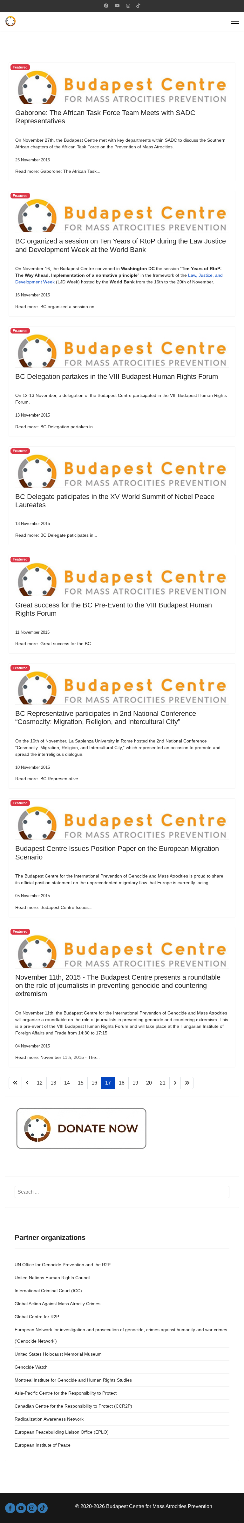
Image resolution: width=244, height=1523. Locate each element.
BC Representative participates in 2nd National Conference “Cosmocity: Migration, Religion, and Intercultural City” (105, 718)
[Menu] (235, 21)
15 (81, 1083)
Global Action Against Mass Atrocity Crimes (57, 1303)
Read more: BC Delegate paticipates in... (56, 535)
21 (163, 1083)
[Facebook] (106, 5)
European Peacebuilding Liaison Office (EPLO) (62, 1432)
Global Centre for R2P (37, 1316)
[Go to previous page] (27, 1083)
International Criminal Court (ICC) (48, 1290)
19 (135, 1083)
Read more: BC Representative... (48, 778)
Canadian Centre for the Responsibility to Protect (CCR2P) (73, 1406)
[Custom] (138, 5)
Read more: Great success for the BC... (55, 643)
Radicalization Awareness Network (49, 1419)
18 (122, 1083)
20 (149, 1083)
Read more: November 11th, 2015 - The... (57, 1057)
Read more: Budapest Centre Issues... (53, 907)
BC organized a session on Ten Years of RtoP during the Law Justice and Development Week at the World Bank (120, 245)
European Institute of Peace (43, 1445)
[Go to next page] (175, 1083)
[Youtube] (117, 5)
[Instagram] (128, 5)
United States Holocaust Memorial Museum (58, 1354)
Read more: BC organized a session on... (56, 306)
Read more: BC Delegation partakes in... (56, 426)
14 (67, 1083)
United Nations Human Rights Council (52, 1277)
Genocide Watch (31, 1367)
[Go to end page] (187, 1083)
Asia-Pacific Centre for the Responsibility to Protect (66, 1393)
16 (94, 1083)
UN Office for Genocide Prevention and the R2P (63, 1264)
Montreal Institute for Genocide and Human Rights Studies (73, 1380)
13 (53, 1083)
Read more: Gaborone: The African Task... (57, 171)
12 (40, 1083)
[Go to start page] (15, 1083)
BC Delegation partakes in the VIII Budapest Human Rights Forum (116, 376)
